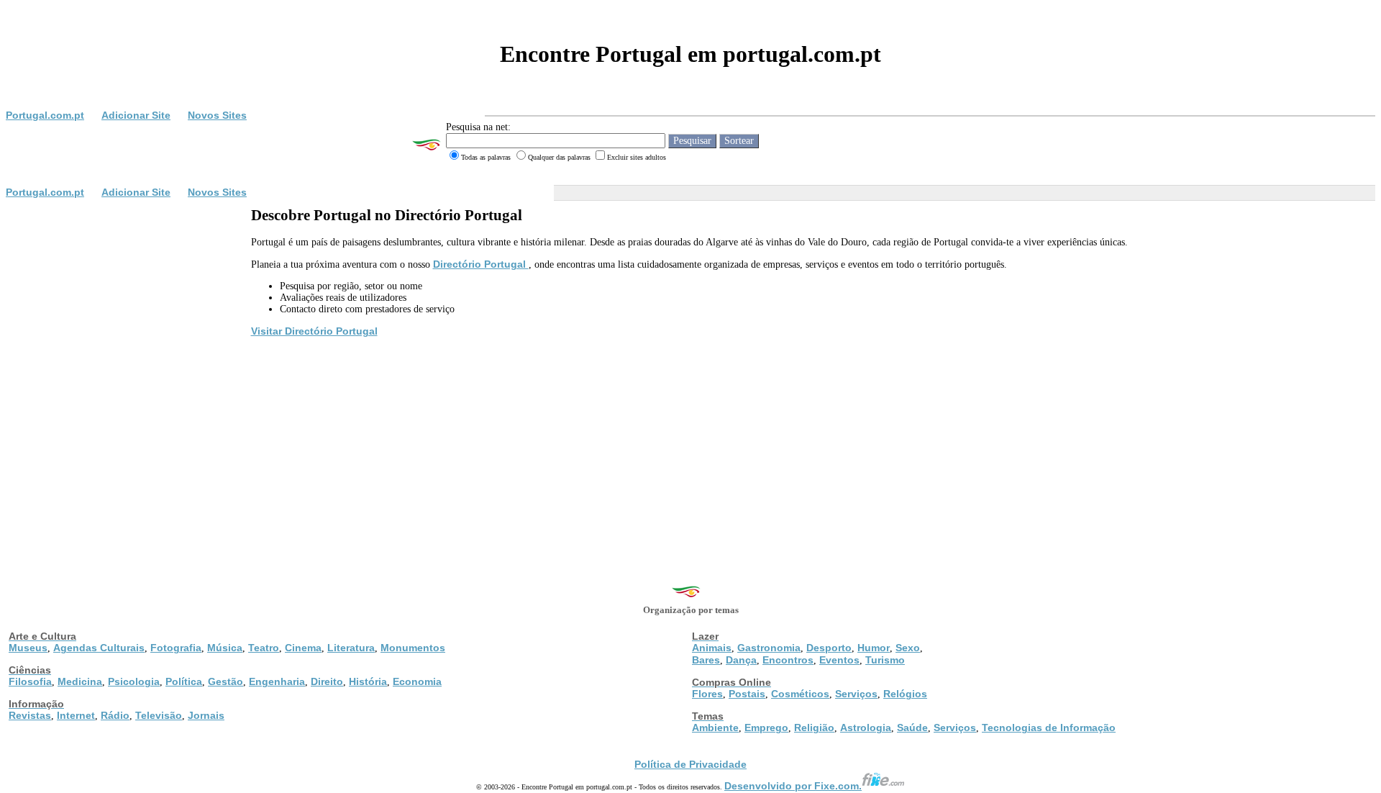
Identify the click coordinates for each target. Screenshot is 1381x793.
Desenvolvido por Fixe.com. (793, 786)
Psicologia (134, 681)
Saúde (912, 727)
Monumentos (412, 647)
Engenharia (277, 681)
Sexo (907, 647)
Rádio (115, 715)
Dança (741, 660)
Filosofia (30, 681)
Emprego (766, 727)
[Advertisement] (690, 447)
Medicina (80, 681)
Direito (327, 681)
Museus (28, 647)
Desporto (829, 647)
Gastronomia (769, 647)
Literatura (351, 647)
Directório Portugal (481, 264)
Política (183, 681)
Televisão (158, 715)
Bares (706, 660)
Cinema (303, 647)
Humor (873, 647)
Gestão (225, 681)
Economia (417, 681)
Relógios (905, 693)
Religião (814, 727)
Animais (711, 647)
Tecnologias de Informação (1049, 727)
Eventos (839, 660)
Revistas (30, 715)
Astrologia (865, 727)
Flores (707, 693)
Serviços (856, 693)
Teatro (263, 647)
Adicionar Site (135, 115)
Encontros (787, 660)
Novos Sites (217, 115)
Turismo (885, 660)
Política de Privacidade (690, 764)
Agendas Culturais (99, 647)
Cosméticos (800, 693)
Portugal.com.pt (45, 115)
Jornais (206, 715)
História (368, 681)
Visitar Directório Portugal (314, 331)
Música (224, 647)
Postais (747, 693)
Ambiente (715, 727)
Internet (76, 715)
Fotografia (175, 647)
